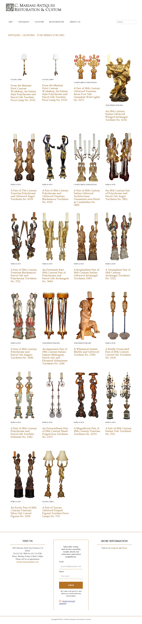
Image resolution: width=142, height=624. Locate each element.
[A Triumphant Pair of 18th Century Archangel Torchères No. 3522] (118, 236)
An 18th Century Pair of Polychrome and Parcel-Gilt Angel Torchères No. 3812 (117, 195)
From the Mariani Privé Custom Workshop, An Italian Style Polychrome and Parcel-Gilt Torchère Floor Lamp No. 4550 (55, 92)
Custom (39, 22)
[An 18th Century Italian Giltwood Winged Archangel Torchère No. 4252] (118, 78)
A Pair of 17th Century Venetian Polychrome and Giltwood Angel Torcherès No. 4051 (23, 195)
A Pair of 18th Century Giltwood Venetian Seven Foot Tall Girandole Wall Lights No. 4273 (87, 94)
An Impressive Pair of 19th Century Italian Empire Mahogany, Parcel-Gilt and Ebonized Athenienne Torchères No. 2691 (55, 356)
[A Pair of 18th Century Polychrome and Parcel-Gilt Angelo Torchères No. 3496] (24, 315)
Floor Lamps (16, 79)
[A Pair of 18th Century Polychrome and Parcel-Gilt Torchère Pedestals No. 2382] (24, 395)
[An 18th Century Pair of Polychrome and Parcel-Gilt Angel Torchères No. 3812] (118, 157)
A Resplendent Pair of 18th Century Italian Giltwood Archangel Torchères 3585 (86, 274)
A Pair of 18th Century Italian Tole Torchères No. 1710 (118, 431)
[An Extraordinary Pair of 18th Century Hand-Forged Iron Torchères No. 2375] (55, 395)
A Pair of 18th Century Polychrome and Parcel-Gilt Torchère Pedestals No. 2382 (24, 433)
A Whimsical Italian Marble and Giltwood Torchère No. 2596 (86, 352)
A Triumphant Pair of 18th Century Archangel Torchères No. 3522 (117, 274)
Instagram (114, 548)
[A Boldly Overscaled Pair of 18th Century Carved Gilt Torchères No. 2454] (118, 315)
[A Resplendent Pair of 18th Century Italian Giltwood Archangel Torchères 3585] (87, 236)
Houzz (124, 548)
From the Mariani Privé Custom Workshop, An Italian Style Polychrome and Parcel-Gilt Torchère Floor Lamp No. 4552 (23, 93)
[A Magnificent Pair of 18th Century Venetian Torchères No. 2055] (87, 395)
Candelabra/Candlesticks (85, 82)
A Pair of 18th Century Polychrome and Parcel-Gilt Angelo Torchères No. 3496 (24, 353)
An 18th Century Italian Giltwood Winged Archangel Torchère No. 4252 (116, 116)
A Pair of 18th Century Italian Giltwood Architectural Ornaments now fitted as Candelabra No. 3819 (87, 198)
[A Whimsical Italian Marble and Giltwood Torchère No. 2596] (87, 315)
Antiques (23, 22)
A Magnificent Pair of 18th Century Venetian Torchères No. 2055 (87, 431)
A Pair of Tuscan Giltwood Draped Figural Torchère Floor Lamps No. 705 (55, 512)
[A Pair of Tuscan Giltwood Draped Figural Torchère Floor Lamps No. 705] (55, 474)
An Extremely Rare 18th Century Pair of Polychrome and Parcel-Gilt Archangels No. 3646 (55, 275)
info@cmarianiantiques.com (28, 562)
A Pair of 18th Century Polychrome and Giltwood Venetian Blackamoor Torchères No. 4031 (55, 196)
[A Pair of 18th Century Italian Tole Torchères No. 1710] (118, 395)
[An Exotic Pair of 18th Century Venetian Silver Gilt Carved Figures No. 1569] (24, 474)
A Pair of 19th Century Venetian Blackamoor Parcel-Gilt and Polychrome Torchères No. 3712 (24, 275)
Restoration (56, 22)
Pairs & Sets (16, 184)
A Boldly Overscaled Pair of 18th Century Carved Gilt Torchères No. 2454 (118, 353)
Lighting (28, 35)
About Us (75, 22)
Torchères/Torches (50, 35)
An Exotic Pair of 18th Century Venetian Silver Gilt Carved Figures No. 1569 (23, 512)
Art (11, 22)
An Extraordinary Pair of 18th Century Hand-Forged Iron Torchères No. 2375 (55, 433)
